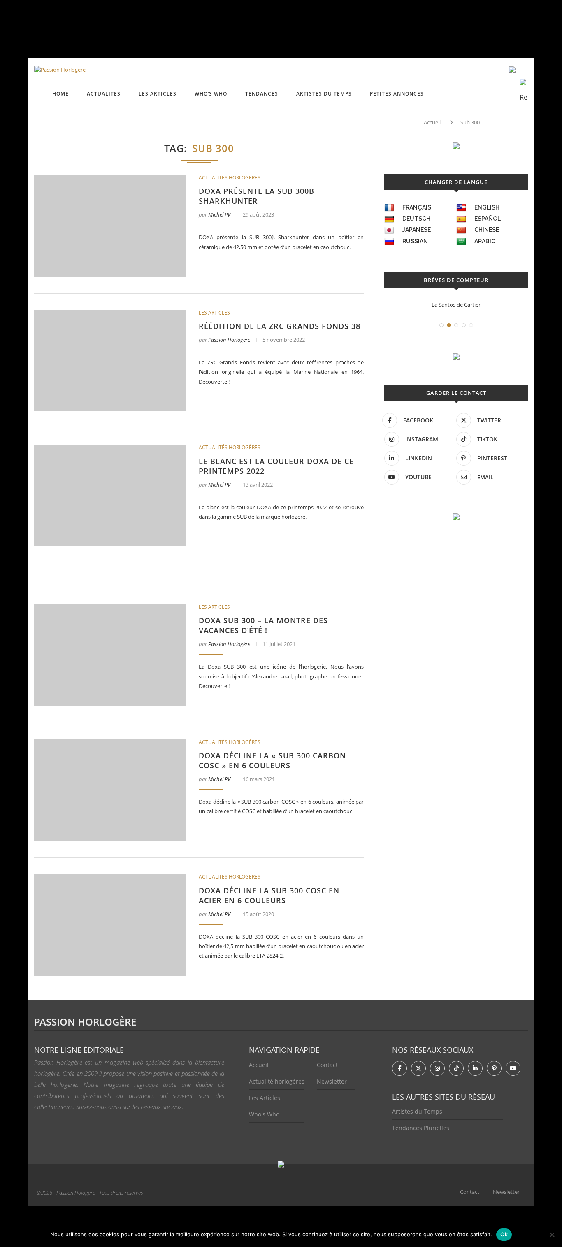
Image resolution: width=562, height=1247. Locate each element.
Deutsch (416, 218)
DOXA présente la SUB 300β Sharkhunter (256, 196)
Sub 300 (470, 122)
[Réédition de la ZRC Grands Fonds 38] (110, 361)
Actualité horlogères (276, 1081)
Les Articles (264, 1098)
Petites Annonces (397, 93)
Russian (415, 241)
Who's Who (264, 1114)
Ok (504, 1234)
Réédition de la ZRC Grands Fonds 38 (279, 326)
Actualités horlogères (229, 178)
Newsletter (332, 1081)
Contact (327, 1065)
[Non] (552, 1235)
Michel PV (219, 214)
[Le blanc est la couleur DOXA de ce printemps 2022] (110, 495)
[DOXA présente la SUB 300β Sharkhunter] (110, 226)
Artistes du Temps (324, 93)
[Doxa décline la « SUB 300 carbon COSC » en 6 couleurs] (110, 790)
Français (416, 207)
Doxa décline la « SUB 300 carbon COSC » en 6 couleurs (272, 760)
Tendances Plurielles (420, 1128)
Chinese (486, 229)
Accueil (432, 122)
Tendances (261, 93)
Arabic (484, 241)
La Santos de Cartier (456, 304)
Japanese (416, 229)
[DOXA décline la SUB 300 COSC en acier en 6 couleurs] (110, 925)
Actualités (104, 93)
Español (487, 218)
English (486, 207)
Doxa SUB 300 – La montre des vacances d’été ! (263, 625)
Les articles (157, 93)
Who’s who (211, 93)
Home (60, 93)
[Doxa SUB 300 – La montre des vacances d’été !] (110, 655)
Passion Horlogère (229, 339)
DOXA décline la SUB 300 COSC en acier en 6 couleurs (269, 895)
